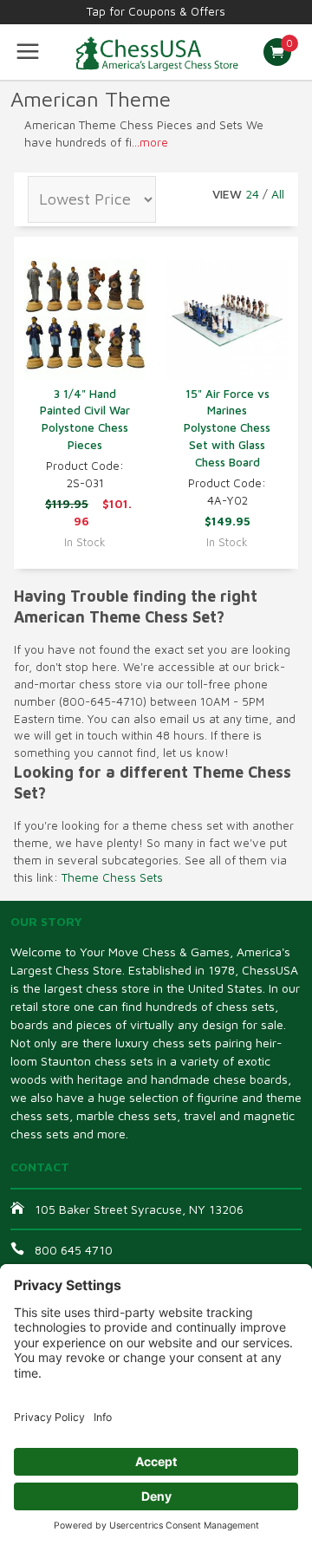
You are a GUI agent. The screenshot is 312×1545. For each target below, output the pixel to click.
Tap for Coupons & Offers (156, 11)
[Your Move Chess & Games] (156, 52)
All (277, 193)
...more (150, 142)
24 (252, 193)
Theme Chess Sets (112, 877)
